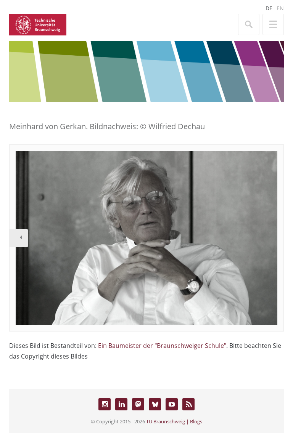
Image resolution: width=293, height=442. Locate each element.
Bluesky (155, 404)
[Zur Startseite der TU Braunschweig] (37, 24)
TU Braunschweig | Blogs (174, 421)
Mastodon (138, 404)
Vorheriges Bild (19, 238)
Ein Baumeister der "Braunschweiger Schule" (162, 345)
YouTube (172, 404)
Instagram (104, 404)
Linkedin (121, 404)
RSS (188, 404)
